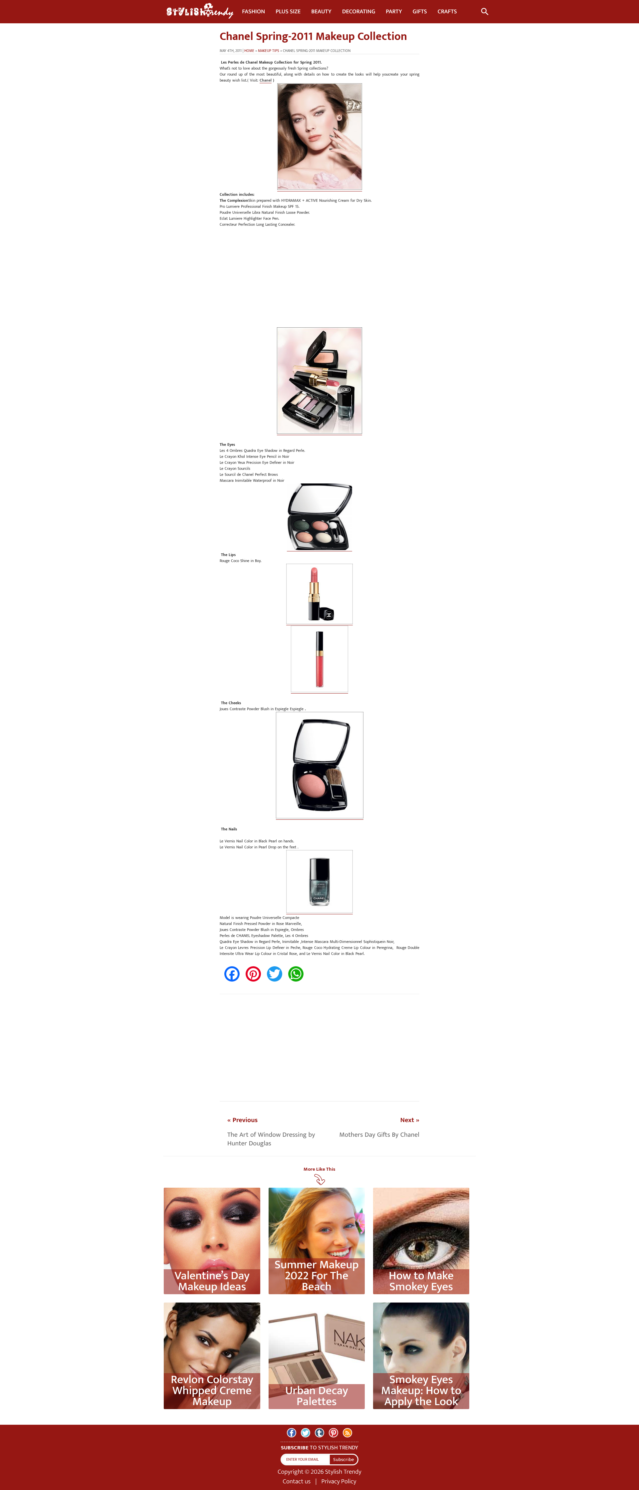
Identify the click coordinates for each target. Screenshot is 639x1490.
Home (249, 51)
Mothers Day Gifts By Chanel (379, 1134)
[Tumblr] (319, 1432)
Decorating (358, 12)
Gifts (420, 12)
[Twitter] (305, 1432)
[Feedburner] (347, 1432)
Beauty (321, 12)
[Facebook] (291, 1432)
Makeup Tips (268, 51)
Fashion (253, 12)
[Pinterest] (333, 1432)
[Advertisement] (319, 280)
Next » (409, 1120)
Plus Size (288, 12)
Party (394, 12)
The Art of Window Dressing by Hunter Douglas (271, 1139)
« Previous (242, 1120)
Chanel (266, 80)
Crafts (447, 12)
